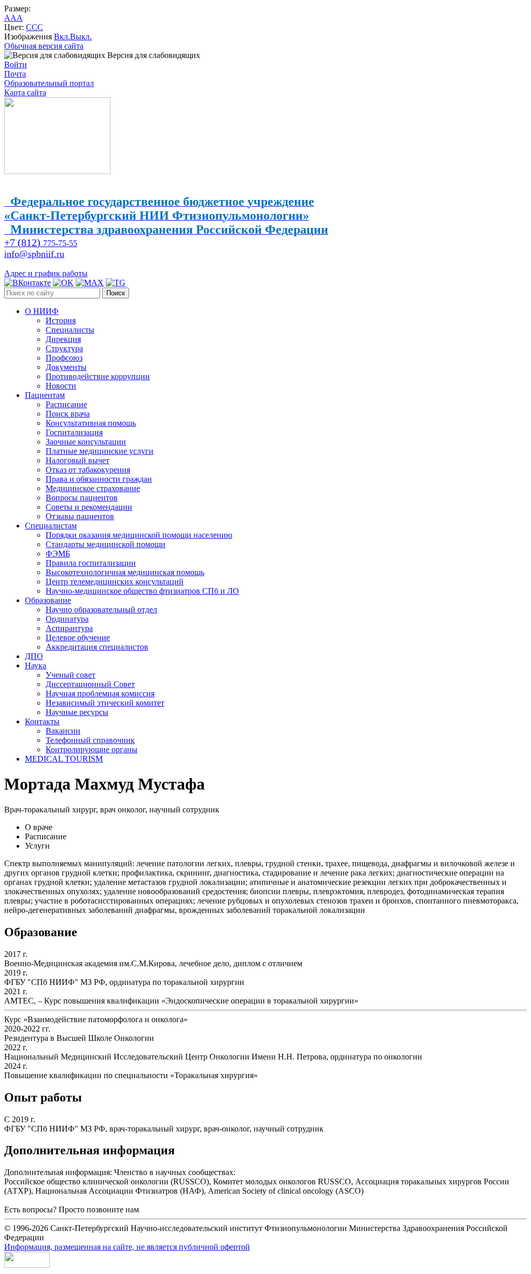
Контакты (42, 721)
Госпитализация (74, 432)
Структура (64, 348)
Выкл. (81, 36)
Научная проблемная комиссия (100, 693)
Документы (66, 367)
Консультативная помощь (91, 423)
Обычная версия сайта (43, 45)
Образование (48, 600)
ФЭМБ (58, 553)
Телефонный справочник (90, 740)
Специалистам (51, 525)
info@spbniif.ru (34, 254)
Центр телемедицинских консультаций (115, 581)
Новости (61, 385)
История (61, 320)
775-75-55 (40, 243)
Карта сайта (25, 92)
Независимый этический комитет (105, 702)
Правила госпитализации (91, 563)
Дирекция (63, 339)
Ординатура (67, 618)
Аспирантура (69, 628)
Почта (15, 73)
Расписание (66, 404)
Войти (15, 64)
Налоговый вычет (77, 460)
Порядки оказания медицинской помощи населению (139, 535)
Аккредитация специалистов (97, 646)
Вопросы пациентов (82, 497)
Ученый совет (70, 674)
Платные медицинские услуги (99, 451)
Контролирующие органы (91, 749)
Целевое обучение (78, 637)
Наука (35, 665)
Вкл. (62, 36)
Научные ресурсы (77, 712)
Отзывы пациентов (80, 516)
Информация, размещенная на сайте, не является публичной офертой (127, 1246)
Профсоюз (64, 357)
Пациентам (45, 395)
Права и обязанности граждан (99, 479)
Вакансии (63, 730)
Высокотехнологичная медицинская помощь (125, 572)
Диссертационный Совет (90, 684)
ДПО (34, 656)
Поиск (115, 293)
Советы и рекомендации (89, 507)
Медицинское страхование (93, 488)
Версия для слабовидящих (152, 55)
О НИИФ (42, 311)
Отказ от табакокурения (88, 469)
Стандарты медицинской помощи (105, 544)
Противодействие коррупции (98, 376)
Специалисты (70, 329)
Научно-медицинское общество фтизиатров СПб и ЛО (142, 590)
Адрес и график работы (46, 273)
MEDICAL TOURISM (64, 758)
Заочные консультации (86, 441)
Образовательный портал (49, 83)
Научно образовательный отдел (101, 609)
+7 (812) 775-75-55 (173, 1209)
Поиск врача (68, 413)
